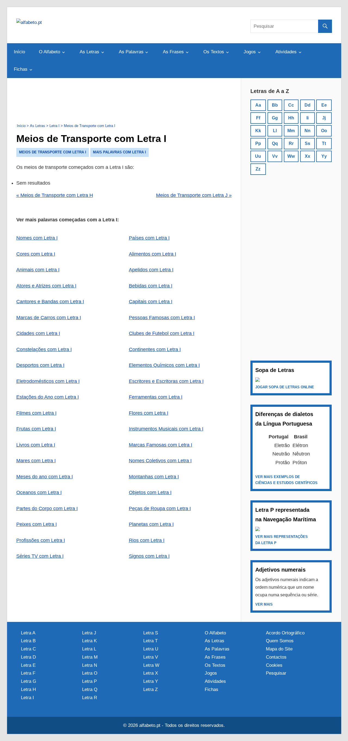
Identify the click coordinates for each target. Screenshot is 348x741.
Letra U (150, 649)
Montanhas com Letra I (154, 476)
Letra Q (89, 689)
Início (19, 51)
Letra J (89, 632)
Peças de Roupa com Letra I (160, 508)
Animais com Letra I (38, 269)
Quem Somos (280, 640)
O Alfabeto (49, 51)
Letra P (89, 681)
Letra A (28, 632)
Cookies (274, 665)
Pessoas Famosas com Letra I (162, 317)
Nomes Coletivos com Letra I (160, 460)
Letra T (150, 640)
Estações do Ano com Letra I (47, 397)
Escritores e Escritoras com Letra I (166, 381)
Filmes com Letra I (36, 413)
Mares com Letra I (36, 460)
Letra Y (150, 681)
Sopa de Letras (274, 370)
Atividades (286, 51)
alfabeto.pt (149, 725)
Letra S (150, 632)
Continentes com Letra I (155, 349)
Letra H (28, 689)
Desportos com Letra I (40, 365)
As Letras (89, 51)
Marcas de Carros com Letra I (48, 317)
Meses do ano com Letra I (44, 476)
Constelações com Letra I (44, 349)
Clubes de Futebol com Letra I (161, 333)
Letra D (28, 657)
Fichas (20, 69)
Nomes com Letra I (37, 238)
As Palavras (131, 51)
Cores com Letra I (35, 254)
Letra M (90, 657)
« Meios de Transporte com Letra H (54, 195)
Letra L (89, 649)
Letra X (150, 673)
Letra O (89, 673)
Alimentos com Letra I (152, 254)
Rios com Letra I (146, 540)
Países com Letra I (149, 238)
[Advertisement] (124, 99)
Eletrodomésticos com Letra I (48, 381)
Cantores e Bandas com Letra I (50, 301)
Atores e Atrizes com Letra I (46, 286)
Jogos (250, 51)
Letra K (89, 640)
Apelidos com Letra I (151, 269)
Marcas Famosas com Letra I (160, 445)
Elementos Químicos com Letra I (164, 365)
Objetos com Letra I (150, 492)
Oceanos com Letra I (39, 492)
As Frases (173, 51)
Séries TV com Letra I (40, 556)
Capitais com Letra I (150, 301)
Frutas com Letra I (36, 429)
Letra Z (150, 689)
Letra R (89, 697)
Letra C (28, 649)
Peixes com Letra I (36, 524)
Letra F (28, 673)
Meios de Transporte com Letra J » (194, 195)
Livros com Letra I (35, 445)
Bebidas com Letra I (150, 286)
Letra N (89, 665)
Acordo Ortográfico (285, 632)
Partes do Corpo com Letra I (47, 508)
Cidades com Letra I (38, 333)
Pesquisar (276, 673)
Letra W (151, 665)
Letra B (28, 640)
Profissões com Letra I (40, 540)
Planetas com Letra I (151, 524)
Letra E (28, 665)
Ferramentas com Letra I (155, 397)
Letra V (150, 657)
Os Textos (213, 51)
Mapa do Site (279, 649)
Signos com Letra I (149, 556)
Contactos (276, 657)
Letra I (27, 697)
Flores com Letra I (148, 413)
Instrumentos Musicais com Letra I (166, 429)
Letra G (28, 681)
